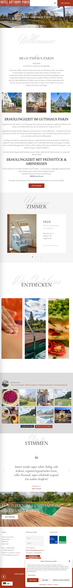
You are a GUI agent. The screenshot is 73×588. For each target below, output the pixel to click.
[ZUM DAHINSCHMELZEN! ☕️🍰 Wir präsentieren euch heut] (10, 397)
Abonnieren (33, 556)
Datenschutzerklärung (32, 550)
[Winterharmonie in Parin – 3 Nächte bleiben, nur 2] (63, 415)
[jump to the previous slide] (3, 17)
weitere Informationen (50, 245)
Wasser (49, 222)
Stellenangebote (20, 574)
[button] (69, 561)
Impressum (55, 584)
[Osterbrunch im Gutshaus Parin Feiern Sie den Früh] (10, 415)
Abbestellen (33, 559)
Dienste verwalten (32, 575)
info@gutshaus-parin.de (12, 555)
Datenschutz (50, 584)
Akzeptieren (32, 580)
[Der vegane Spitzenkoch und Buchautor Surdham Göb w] (45, 397)
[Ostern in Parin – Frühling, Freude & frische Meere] (27, 415)
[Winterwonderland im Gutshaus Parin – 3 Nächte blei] (45, 415)
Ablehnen (45, 580)
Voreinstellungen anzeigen (61, 580)
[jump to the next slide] (70, 17)
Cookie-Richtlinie (42, 584)
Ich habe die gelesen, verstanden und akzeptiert (35, 550)
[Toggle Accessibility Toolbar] (3, 576)
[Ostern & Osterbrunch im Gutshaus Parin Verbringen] (63, 397)
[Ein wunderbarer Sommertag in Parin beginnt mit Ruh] (27, 397)
